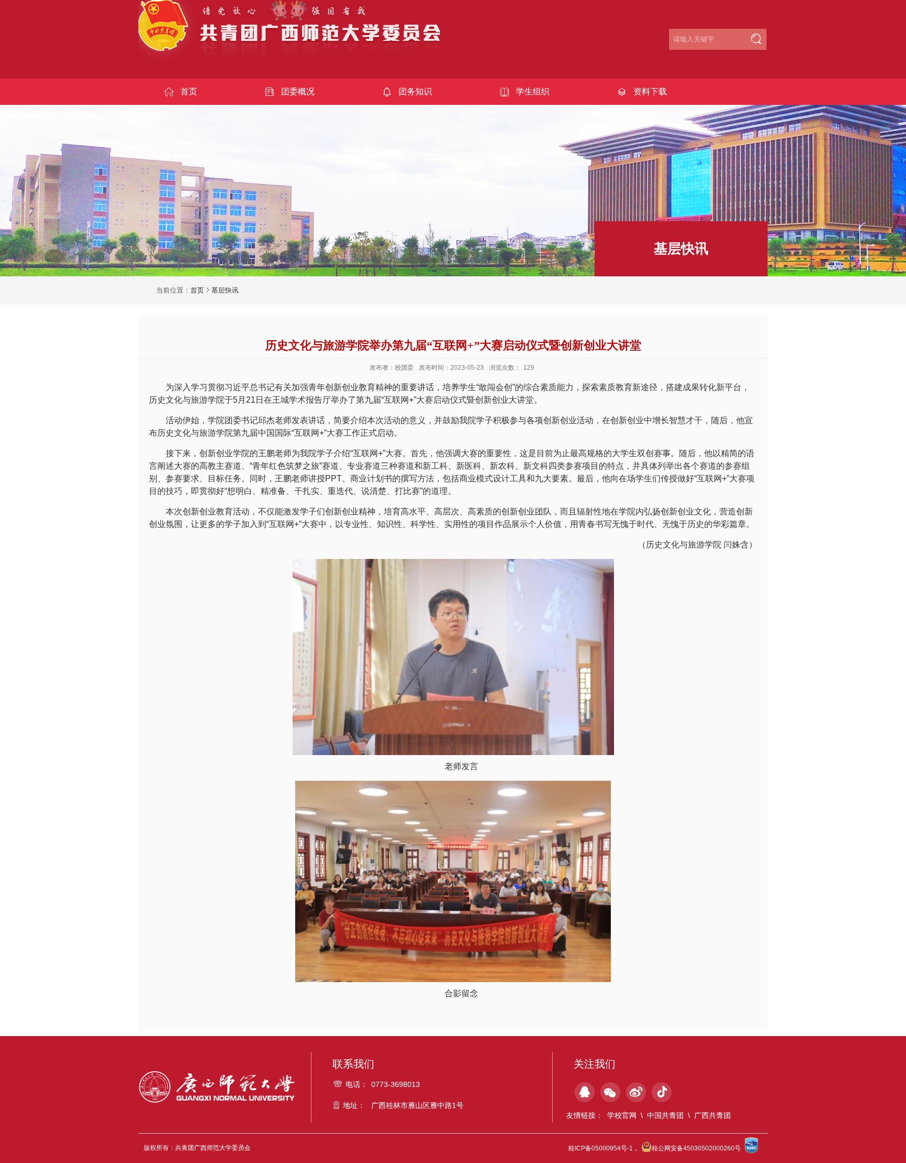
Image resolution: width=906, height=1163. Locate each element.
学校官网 (622, 1115)
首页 (197, 290)
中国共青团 (665, 1115)
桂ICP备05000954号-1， (603, 1148)
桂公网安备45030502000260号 (696, 1148)
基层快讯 (225, 290)
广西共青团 (712, 1115)
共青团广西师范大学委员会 (297, 37)
